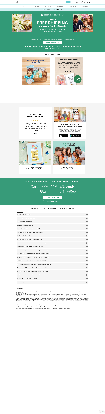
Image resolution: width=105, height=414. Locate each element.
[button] (22, 6)
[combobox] (48, 2)
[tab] (20, 211)
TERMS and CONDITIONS (30, 301)
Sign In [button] (59, 48)
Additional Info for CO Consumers (44, 301)
